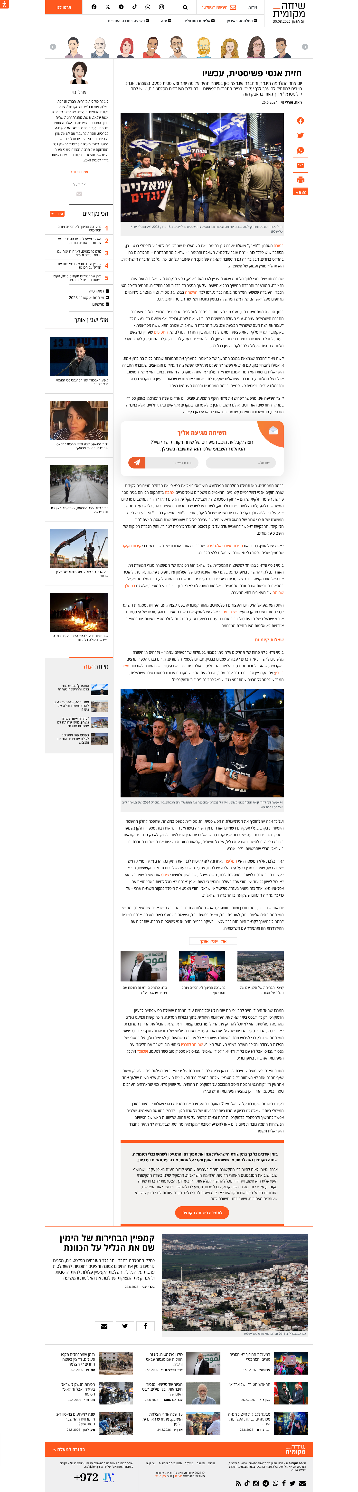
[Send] (185, 7)
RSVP (178, 1476)
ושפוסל (142, 1051)
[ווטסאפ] (147, 7)
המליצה (231, 861)
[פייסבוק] (94, 7)
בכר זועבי (148, 1286)
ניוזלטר (189, 1463)
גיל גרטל (264, 1370)
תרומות (201, 1463)
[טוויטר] (107, 7)
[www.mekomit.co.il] (99, 689)
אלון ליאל (263, 1400)
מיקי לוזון (89, 1430)
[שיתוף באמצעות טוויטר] (300, 135)
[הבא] (53, 47)
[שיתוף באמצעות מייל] (300, 165)
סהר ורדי (89, 1400)
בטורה (279, 245)
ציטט (165, 874)
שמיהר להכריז (192, 1044)
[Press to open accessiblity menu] (4, 4)
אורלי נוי (287, 102)
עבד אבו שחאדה (172, 1400)
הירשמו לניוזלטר (214, 7)
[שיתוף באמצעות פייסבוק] (300, 120)
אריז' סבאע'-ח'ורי (172, 1370)
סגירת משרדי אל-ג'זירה (225, 545)
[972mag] (86, 1477)
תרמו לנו (64, 7)
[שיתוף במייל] (104, 1326)
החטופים (161, 332)
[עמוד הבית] (289, 11)
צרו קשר (151, 1463)
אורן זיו (90, 1370)
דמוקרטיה (96, 291)
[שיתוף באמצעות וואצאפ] (300, 150)
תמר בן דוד (263, 1430)
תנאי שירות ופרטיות (170, 1463)
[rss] (238, 1483)
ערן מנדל (160, 1476)
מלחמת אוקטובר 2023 (86, 297)
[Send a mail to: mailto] (79, 193)
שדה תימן (229, 612)
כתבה (169, 492)
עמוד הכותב (79, 172)
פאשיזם (98, 304)
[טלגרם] (121, 7)
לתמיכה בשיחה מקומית (202, 1212)
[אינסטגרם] (161, 7)
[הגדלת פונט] (304, 192)
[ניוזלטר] (302, 1483)
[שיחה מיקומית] (295, 1450)
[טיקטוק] (134, 7)
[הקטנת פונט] (297, 193)
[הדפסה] (300, 180)
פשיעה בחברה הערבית (127, 20)
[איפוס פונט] (300, 192)
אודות (252, 7)
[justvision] (108, 1477)
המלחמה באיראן (240, 20)
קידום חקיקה (131, 545)
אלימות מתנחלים (197, 20)
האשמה (191, 292)
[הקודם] (305, 47)
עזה (164, 20)
